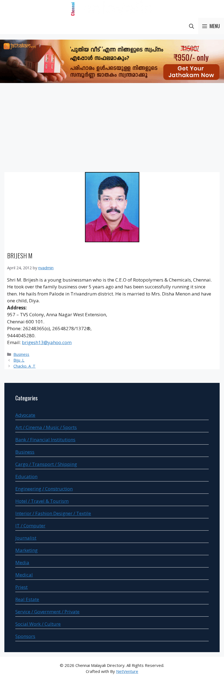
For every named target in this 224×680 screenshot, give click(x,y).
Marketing (26, 550)
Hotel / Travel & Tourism (42, 501)
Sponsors (25, 636)
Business (21, 354)
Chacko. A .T (24, 366)
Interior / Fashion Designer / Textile (53, 513)
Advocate (25, 415)
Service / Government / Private (47, 611)
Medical (24, 575)
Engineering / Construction (44, 489)
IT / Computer (30, 525)
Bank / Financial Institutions (45, 439)
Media (22, 562)
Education (26, 476)
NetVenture (127, 671)
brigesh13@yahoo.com (47, 342)
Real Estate (27, 599)
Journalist (25, 538)
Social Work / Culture (38, 624)
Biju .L (18, 360)
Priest (21, 587)
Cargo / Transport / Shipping (46, 464)
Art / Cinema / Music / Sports (46, 427)
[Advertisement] (112, 128)
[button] (191, 26)
